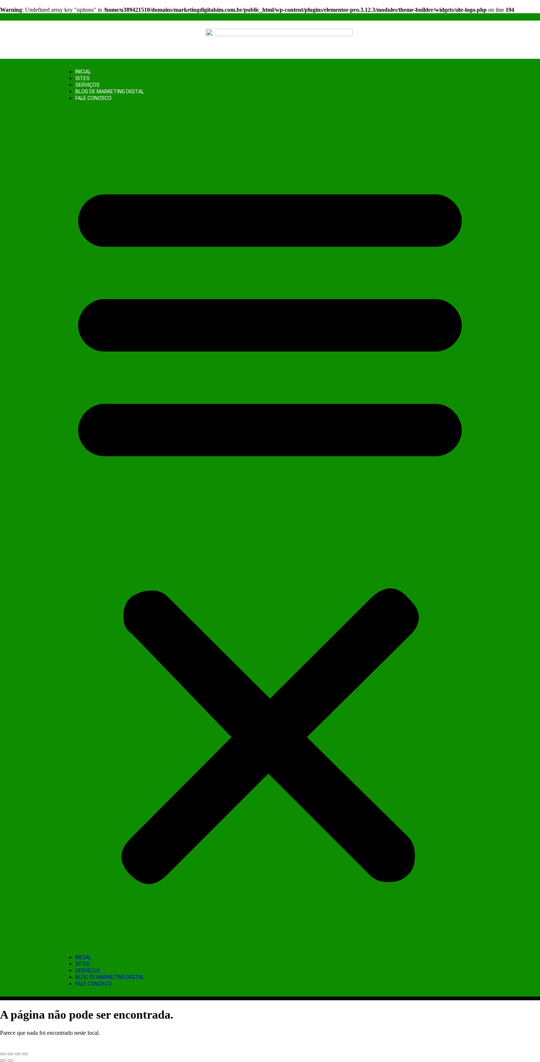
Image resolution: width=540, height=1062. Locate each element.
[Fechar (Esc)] (25, 1054)
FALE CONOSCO (93, 98)
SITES (82, 78)
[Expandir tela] (10, 1054)
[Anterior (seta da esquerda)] (3, 1060)
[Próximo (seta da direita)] (10, 1060)
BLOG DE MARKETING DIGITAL (109, 91)
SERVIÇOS (87, 85)
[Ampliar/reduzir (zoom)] (3, 1054)
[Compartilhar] (18, 1054)
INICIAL (83, 72)
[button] (270, 527)
